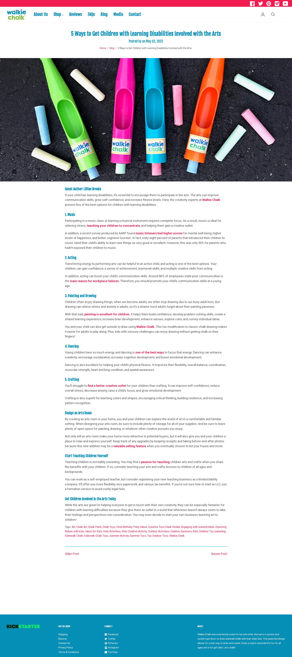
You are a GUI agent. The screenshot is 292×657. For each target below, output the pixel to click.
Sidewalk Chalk (74, 535)
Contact (135, 14)
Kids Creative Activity (134, 531)
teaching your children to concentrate (113, 225)
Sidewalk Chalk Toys (96, 535)
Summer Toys (138, 535)
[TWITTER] (261, 4)
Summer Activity (119, 535)
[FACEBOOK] (252, 4)
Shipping (63, 634)
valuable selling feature (129, 446)
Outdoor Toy (206, 531)
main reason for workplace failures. (94, 281)
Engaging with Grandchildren (197, 527)
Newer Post (219, 554)
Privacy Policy (65, 647)
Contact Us (64, 643)
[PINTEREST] (269, 4)
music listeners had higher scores (159, 233)
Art (73, 527)
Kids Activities (111, 531)
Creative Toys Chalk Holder (164, 527)
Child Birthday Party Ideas (131, 527)
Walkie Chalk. (145, 326)
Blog (104, 14)
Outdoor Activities (158, 531)
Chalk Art (81, 527)
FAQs (91, 14)
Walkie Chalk (211, 200)
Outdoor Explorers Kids (184, 531)
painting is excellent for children (106, 314)
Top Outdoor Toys (157, 535)
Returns (62, 638)
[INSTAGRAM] (277, 4)
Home (103, 48)
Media (118, 14)
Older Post (72, 554)
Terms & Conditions (68, 652)
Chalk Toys (108, 527)
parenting (220, 531)
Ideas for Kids (93, 531)
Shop (58, 14)
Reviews (75, 14)
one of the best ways (149, 352)
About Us (41, 14)
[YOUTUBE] (285, 4)
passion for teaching (155, 462)
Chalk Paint (94, 527)
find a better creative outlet (107, 385)
